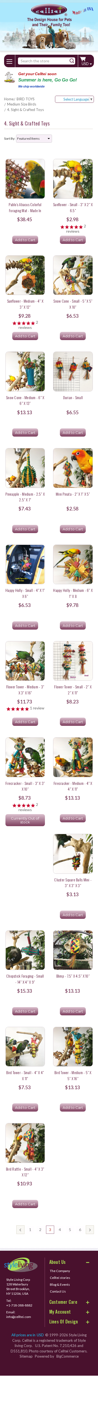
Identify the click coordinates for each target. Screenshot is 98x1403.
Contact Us (58, 1291)
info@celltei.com (18, 1317)
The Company (60, 1271)
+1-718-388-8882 (19, 1305)
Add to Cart (25, 240)
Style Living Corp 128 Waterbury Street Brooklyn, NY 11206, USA (18, 1287)
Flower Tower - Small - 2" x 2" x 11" (72, 689)
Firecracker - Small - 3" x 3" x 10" (25, 786)
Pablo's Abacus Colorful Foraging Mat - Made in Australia (25, 210)
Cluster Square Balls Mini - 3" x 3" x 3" (72, 882)
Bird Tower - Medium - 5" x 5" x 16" (72, 1075)
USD (86, 64)
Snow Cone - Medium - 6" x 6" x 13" (25, 400)
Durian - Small (73, 397)
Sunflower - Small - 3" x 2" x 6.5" (73, 207)
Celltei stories (60, 1278)
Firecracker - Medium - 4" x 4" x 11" (73, 786)
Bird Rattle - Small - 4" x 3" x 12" (25, 1171)
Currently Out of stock (25, 820)
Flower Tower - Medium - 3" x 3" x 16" (25, 689)
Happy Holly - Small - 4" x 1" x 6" (25, 593)
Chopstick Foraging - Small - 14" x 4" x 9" (25, 978)
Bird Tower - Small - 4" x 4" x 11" (25, 1075)
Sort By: (9, 138)
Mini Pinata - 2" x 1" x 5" (73, 494)
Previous (20, 1229)
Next (90, 1229)
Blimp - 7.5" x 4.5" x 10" (73, 976)
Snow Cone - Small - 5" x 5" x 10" (72, 303)
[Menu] (9, 60)
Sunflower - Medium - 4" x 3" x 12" (25, 303)
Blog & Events (60, 1284)
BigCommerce (67, 1356)
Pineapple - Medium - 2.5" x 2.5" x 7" (25, 496)
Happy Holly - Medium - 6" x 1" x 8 (73, 593)
